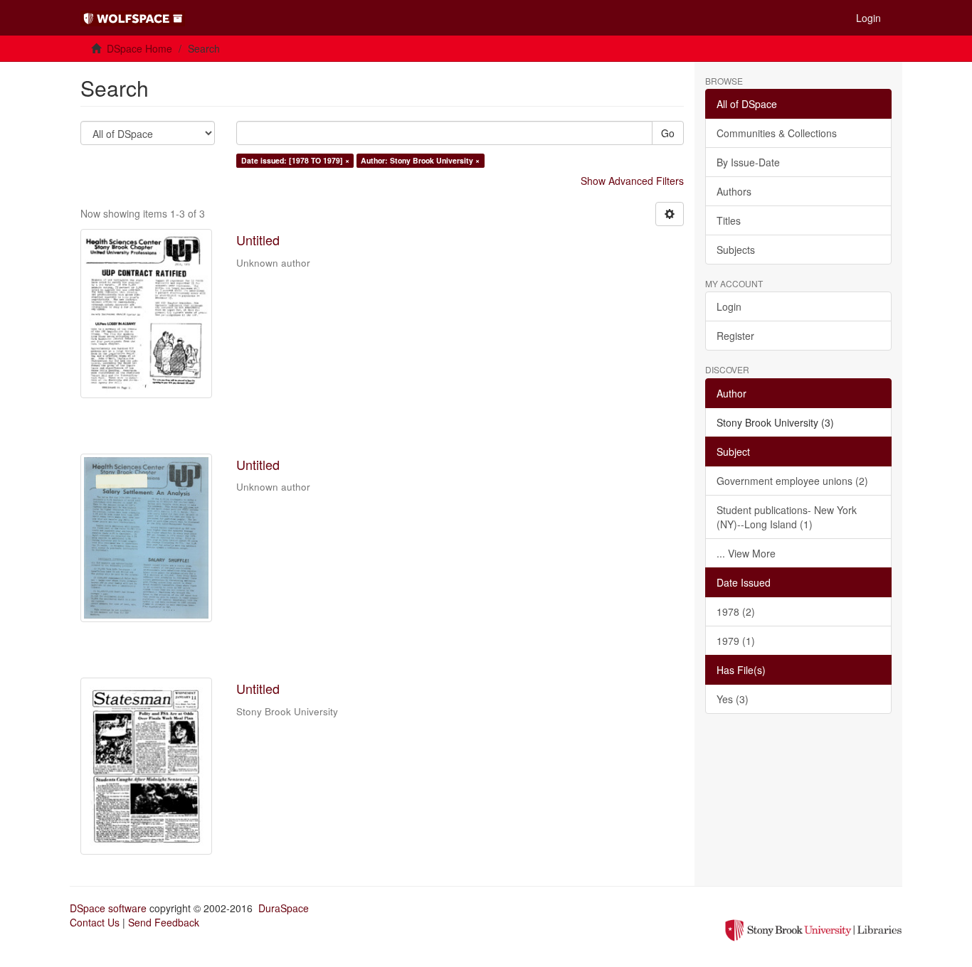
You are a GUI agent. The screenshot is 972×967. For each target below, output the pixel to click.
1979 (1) (736, 641)
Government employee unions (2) (792, 481)
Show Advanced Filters (632, 180)
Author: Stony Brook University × (420, 160)
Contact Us (95, 922)
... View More (746, 553)
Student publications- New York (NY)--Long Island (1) (787, 517)
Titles (729, 220)
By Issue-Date (748, 162)
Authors (734, 191)
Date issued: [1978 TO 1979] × (295, 160)
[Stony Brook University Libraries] (813, 928)
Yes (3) (733, 699)
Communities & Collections (777, 133)
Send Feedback (163, 922)
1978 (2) (736, 611)
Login (729, 306)
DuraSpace (283, 908)
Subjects (736, 249)
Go (668, 133)
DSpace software (108, 908)
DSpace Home (139, 48)
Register (735, 335)
